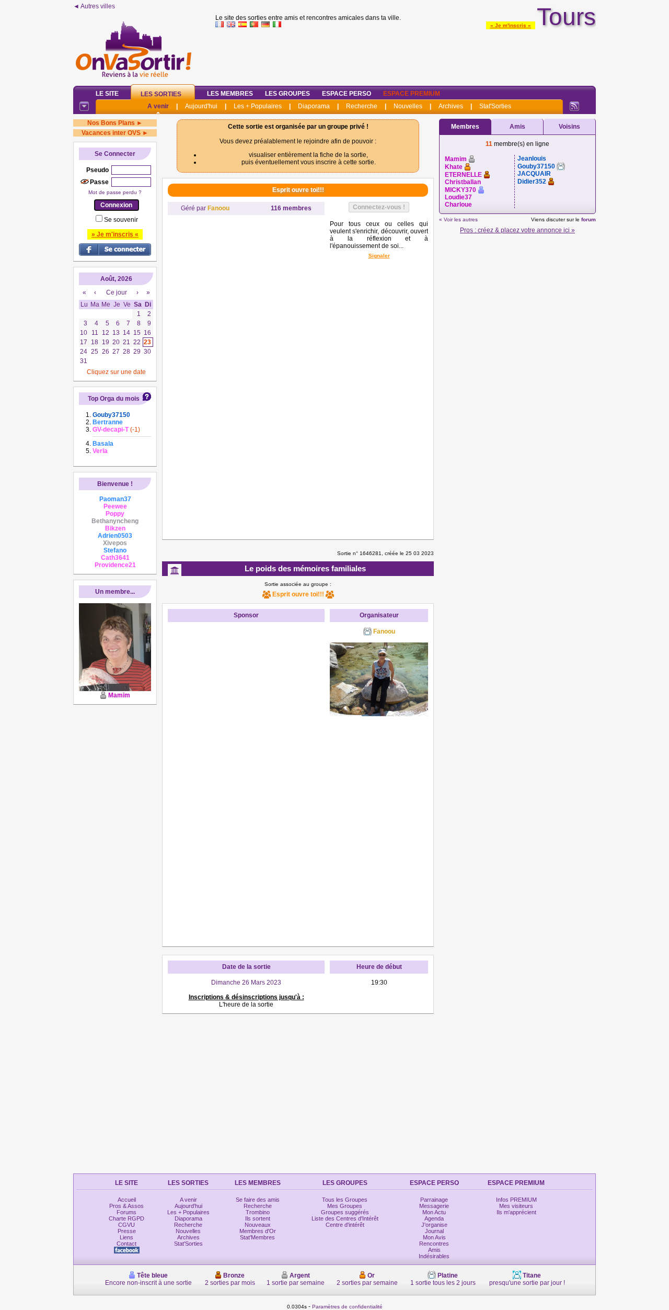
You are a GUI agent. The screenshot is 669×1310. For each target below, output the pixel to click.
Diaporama (314, 106)
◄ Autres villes (94, 6)
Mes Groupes (344, 1206)
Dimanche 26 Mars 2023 (246, 982)
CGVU (126, 1225)
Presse (127, 1231)
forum (588, 219)
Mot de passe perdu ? (115, 192)
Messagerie (434, 1206)
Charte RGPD (126, 1218)
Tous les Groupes (344, 1199)
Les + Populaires (258, 106)
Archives (451, 106)
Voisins (569, 126)
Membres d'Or (257, 1231)
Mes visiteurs (516, 1206)
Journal (434, 1231)
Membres (465, 126)
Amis (517, 126)
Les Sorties (161, 94)
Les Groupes (287, 93)
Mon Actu (434, 1212)
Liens (126, 1237)
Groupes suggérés (345, 1212)
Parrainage (434, 1199)
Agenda (434, 1218)
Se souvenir (121, 219)
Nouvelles (408, 106)
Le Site (107, 93)
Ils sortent (257, 1218)
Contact (126, 1243)
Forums (126, 1212)
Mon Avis (434, 1237)
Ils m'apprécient (516, 1212)
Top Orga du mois (114, 398)
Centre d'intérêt (345, 1225)
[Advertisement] (405, 54)
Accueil (127, 1199)
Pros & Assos (126, 1206)
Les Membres (230, 93)
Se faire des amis (258, 1199)
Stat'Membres (257, 1237)
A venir (158, 106)
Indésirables (434, 1256)
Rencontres (434, 1243)
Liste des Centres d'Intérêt (345, 1218)
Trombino (258, 1212)
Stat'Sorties (495, 106)
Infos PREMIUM (516, 1199)
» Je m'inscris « (510, 25)
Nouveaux (258, 1225)
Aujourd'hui (201, 106)
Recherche (361, 106)
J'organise (434, 1225)
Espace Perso (346, 93)
